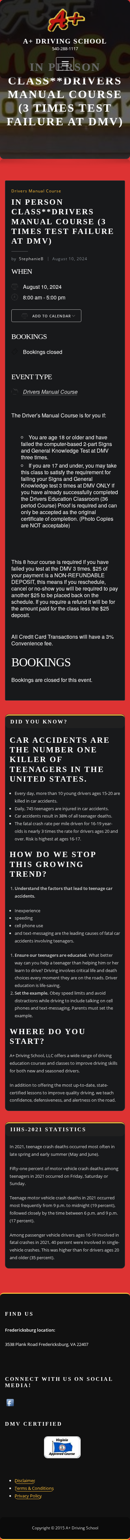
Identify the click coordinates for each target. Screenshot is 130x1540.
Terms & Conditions (34, 1488)
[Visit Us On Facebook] (10, 1402)
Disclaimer (25, 1481)
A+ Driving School (65, 41)
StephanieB (27, 259)
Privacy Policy (28, 1496)
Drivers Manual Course (36, 191)
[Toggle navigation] (65, 64)
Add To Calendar (51, 315)
